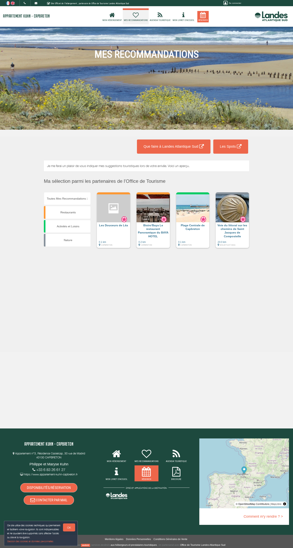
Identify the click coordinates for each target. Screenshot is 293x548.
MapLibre (276, 503)
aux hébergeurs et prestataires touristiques (134, 545)
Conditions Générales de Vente (170, 539)
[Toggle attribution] (284, 504)
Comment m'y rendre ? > (263, 516)
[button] (113, 222)
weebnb (85, 545)
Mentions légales (114, 539)
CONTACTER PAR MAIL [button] (51, 500)
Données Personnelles (138, 539)
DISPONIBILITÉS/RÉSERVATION (49, 488)
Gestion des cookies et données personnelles (30, 541)
